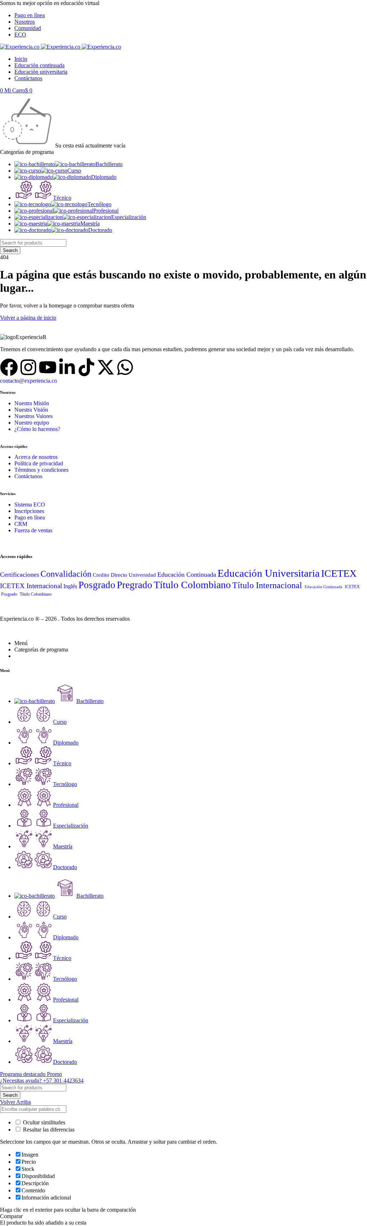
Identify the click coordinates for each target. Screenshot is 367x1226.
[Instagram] (28, 367)
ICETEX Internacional (31, 586)
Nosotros (24, 22)
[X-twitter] (106, 367)
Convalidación (65, 573)
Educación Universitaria (269, 573)
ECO (20, 35)
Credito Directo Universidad (124, 575)
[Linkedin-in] (67, 367)
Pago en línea (29, 15)
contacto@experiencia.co (28, 381)
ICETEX (339, 573)
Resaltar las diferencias (48, 1129)
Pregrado (134, 585)
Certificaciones (19, 574)
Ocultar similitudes (43, 1122)
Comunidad (27, 28)
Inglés (70, 586)
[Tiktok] (86, 367)
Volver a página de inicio (28, 318)
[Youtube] (48, 367)
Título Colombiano (192, 584)
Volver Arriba (15, 1102)
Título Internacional (267, 585)
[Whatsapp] (125, 367)
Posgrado (96, 585)
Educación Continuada (186, 574)
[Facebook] (9, 367)
